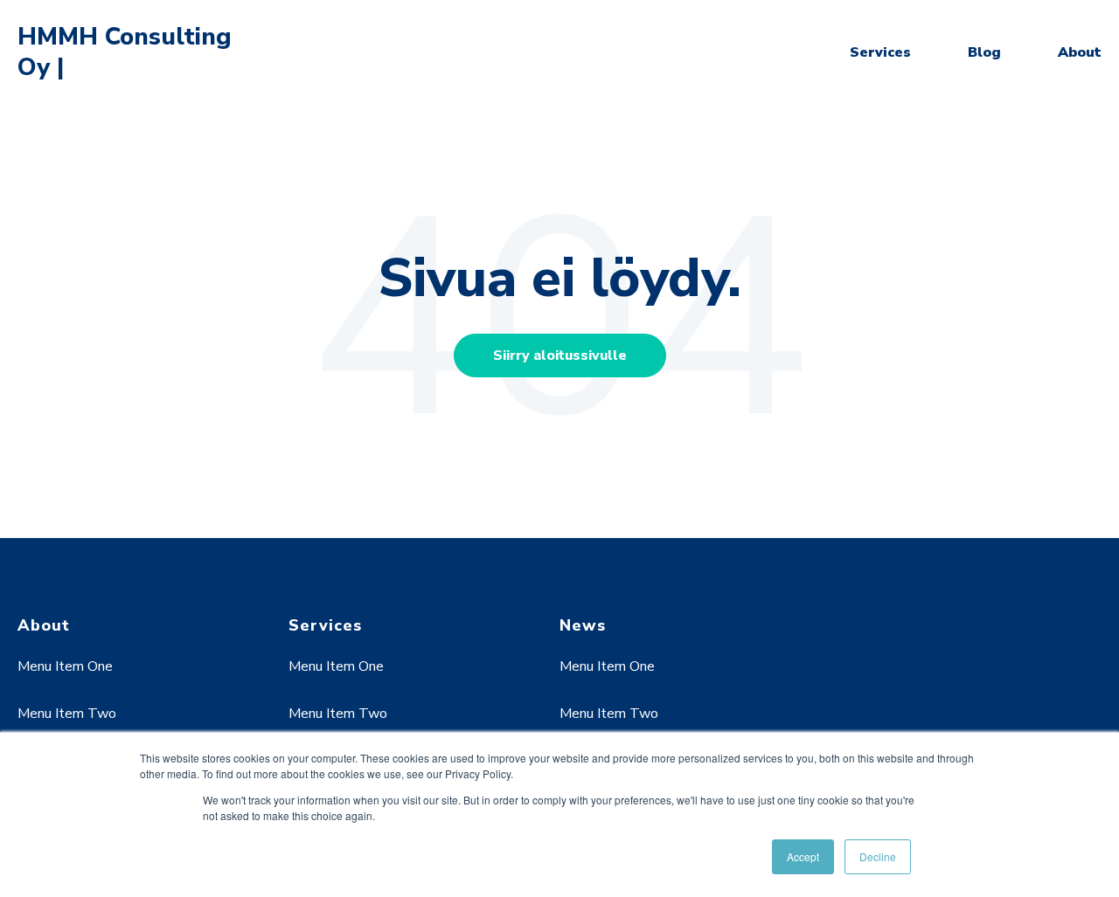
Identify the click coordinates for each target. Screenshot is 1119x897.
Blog (984, 52)
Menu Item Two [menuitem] (66, 713)
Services (880, 52)
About (1080, 52)
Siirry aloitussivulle (560, 355)
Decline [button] (877, 856)
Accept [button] (803, 856)
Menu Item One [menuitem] (65, 666)
